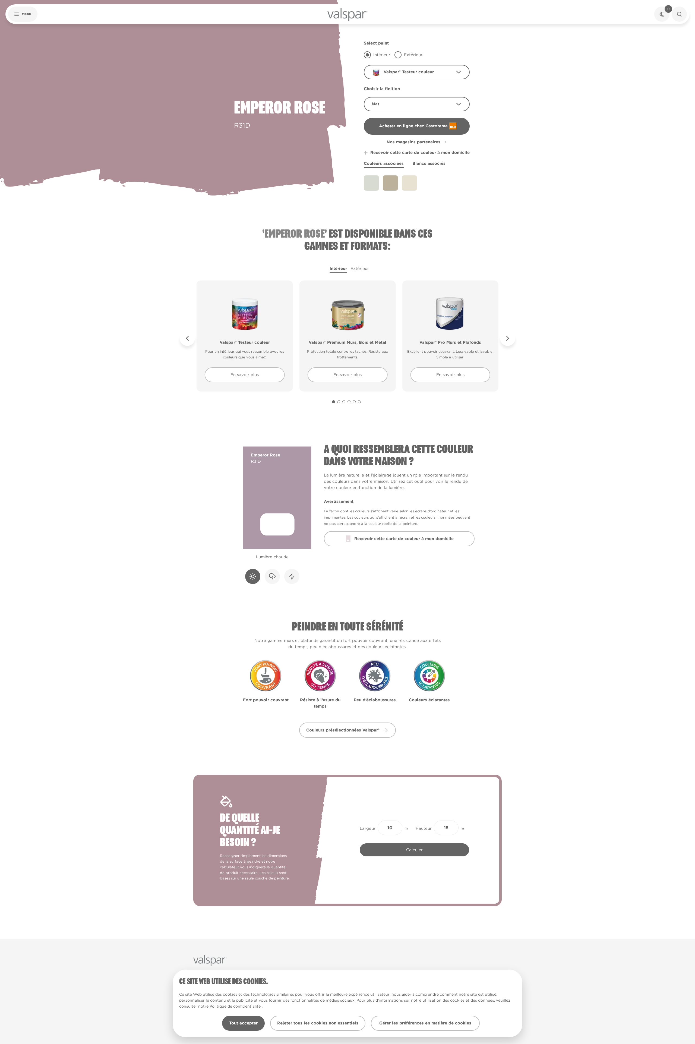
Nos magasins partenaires (413, 142)
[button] (22, 14)
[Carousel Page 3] (343, 401)
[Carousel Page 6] (359, 401)
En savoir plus (244, 374)
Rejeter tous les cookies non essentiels (317, 1023)
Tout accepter (243, 1023)
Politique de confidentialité (235, 1006)
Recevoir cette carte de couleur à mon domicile (420, 152)
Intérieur (338, 268)
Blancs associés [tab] (429, 163)
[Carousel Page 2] (338, 401)
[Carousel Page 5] (354, 401)
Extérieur (359, 268)
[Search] (679, 14)
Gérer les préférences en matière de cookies (425, 1023)
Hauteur (424, 828)
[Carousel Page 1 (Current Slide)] (333, 401)
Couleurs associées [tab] (384, 163)
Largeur (367, 828)
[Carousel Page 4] (349, 401)
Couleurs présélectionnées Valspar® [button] (343, 730)
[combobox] (417, 72)
